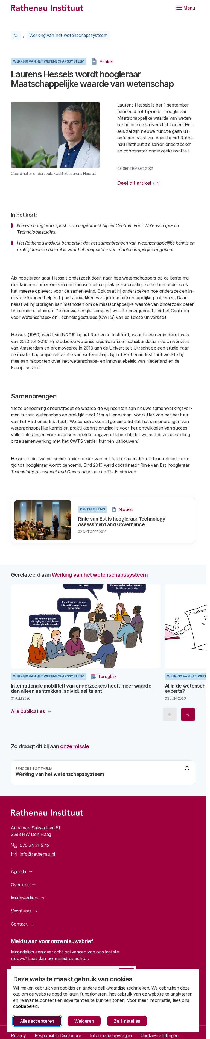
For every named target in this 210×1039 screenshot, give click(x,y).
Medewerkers (24, 896)
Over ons (20, 883)
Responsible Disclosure (58, 1034)
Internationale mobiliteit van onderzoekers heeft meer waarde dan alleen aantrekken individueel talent (81, 686)
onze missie (74, 744)
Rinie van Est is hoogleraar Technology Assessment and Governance (121, 521)
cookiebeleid (25, 1006)
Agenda (18, 870)
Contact (19, 922)
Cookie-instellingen (160, 1034)
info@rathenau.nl (37, 852)
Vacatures (21, 909)
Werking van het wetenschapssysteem (68, 35)
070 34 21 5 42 (34, 843)
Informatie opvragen (111, 1034)
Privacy (18, 1034)
